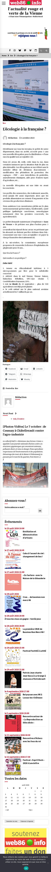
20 (24, 800)
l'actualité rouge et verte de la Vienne (25, 11)
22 (35, 800)
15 (35, 797)
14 (29, 797)
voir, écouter (18, 419)
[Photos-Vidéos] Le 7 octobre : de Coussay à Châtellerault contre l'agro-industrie (24, 430)
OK (26, 868)
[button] (41, 50)
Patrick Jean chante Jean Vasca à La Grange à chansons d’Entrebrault (34, 675)
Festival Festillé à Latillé (34, 650)
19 (18, 800)
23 (41, 800)
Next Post (8, 413)
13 (24, 797)
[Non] (48, 863)
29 (35, 803)
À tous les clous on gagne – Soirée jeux (23, 619)
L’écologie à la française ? (24, 129)
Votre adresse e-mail (15, 507)
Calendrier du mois (11, 821)
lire (4, 123)
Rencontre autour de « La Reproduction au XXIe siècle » (33, 719)
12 (18, 797)
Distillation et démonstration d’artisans (30, 534)
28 (29, 803)
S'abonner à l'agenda (27, 821)
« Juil (7, 810)
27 (24, 803)
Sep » (31, 810)
